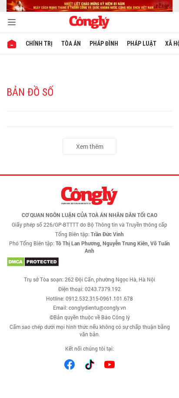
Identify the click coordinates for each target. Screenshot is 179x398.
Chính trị (39, 43)
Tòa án (71, 43)
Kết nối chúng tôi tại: (89, 348)
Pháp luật (141, 43)
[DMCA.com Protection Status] (89, 262)
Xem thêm (89, 146)
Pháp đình (104, 43)
